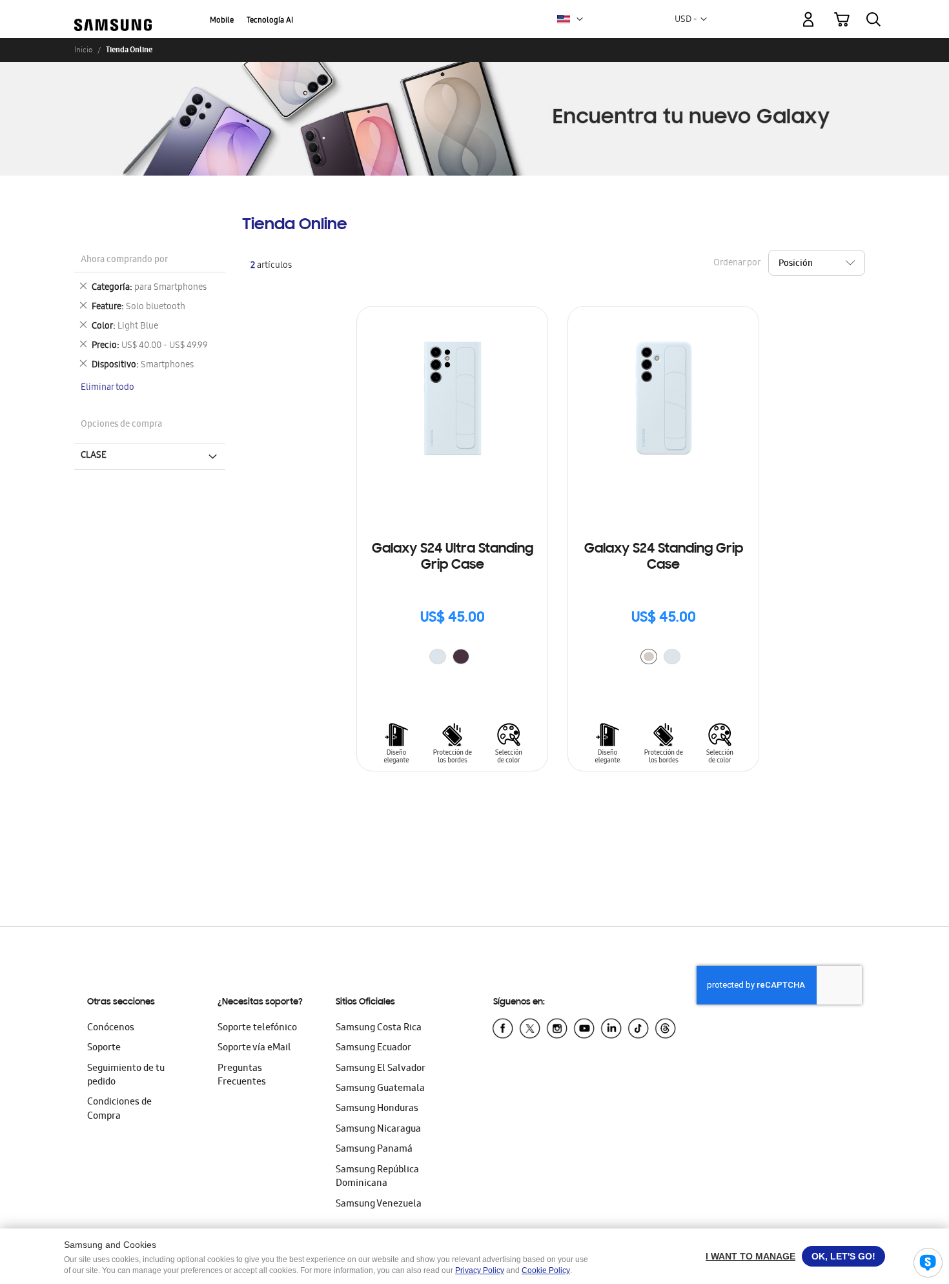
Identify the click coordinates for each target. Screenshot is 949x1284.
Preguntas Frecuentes (242, 1075)
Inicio (83, 50)
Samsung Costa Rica (379, 1028)
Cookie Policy (546, 1270)
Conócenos (110, 1028)
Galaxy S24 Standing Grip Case (663, 557)
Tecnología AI (270, 21)
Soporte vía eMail (254, 1048)
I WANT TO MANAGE (750, 1256)
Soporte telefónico (257, 1028)
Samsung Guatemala (380, 1089)
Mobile (222, 21)
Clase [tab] (94, 456)
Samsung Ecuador (373, 1048)
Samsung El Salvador (380, 1069)
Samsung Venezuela (379, 1204)
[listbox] (452, 658)
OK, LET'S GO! (843, 1256)
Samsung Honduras (377, 1109)
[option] (437, 656)
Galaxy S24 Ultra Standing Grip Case (452, 557)
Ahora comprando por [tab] (124, 260)
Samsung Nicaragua (378, 1129)
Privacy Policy (479, 1270)
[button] (580, 19)
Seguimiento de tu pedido (126, 1075)
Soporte (104, 1048)
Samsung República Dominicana (377, 1177)
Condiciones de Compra (119, 1109)
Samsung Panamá (374, 1149)
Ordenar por (736, 263)
